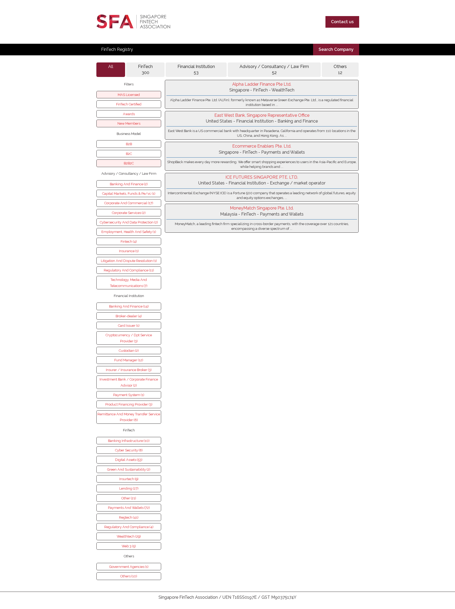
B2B (129, 144)
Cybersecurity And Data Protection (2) (129, 222)
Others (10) (128, 576)
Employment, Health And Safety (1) (128, 232)
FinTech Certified (128, 104)
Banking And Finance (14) (129, 306)
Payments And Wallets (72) (129, 508)
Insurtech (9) (129, 479)
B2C (129, 154)
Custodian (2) (129, 351)
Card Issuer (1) (129, 326)
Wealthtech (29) (129, 536)
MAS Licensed (129, 95)
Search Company (336, 49)
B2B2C (129, 163)
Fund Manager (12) (128, 360)
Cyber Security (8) (129, 450)
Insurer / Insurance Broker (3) (129, 370)
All (110, 66)
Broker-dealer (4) (129, 316)
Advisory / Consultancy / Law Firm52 (274, 69)
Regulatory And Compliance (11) (129, 270)
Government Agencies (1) (129, 567)
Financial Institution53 (196, 69)
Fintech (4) (129, 241)
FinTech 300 (145, 69)
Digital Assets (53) (128, 460)
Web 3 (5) (129, 546)
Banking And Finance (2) (129, 184)
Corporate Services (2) (129, 213)
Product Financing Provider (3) (128, 404)
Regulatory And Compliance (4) (129, 527)
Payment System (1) (128, 395)
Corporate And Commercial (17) (128, 203)
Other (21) (128, 498)
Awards (129, 114)
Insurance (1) (129, 251)
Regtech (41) (129, 517)
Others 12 (340, 69)
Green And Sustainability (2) (128, 469)
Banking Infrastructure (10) (129, 441)
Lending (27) (129, 488)
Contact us (342, 21)
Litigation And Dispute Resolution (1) (129, 261)
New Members (128, 123)
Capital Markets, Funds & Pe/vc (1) (128, 194)
